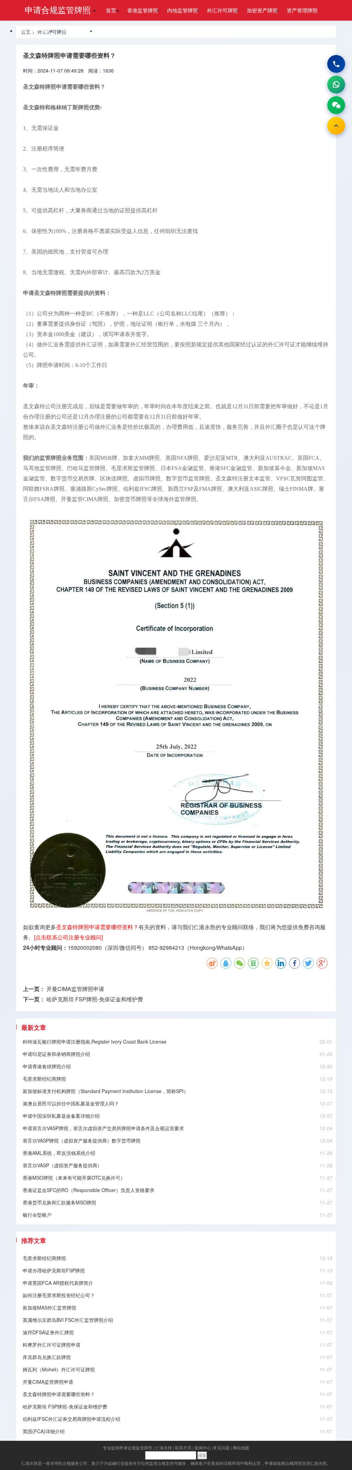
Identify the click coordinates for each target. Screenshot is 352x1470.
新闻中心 (203, 1447)
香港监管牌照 (142, 10)
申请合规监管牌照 (58, 9)
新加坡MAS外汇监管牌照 (49, 1307)
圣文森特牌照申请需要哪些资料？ (59, 1394)
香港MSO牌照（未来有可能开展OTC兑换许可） (74, 1177)
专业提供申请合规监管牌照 (127, 1447)
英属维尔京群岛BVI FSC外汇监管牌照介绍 (68, 1319)
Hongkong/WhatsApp (216, 947)
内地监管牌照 (182, 10)
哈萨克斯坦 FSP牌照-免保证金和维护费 (94, 999)
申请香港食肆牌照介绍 (47, 1066)
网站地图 (241, 1447)
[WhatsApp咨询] (336, 84)
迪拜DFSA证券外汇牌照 (48, 1332)
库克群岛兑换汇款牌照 (47, 1357)
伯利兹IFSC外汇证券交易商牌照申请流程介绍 (71, 1418)
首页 (111, 10)
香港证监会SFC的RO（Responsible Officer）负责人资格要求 (88, 1190)
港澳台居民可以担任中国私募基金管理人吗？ (71, 1103)
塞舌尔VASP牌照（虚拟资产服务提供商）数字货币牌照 (82, 1140)
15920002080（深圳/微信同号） (107, 947)
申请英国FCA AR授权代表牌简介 (58, 1282)
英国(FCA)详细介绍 (44, 1431)
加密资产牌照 (262, 10)
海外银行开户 (75, 30)
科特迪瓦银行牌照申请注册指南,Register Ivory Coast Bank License (94, 1041)
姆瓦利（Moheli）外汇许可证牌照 (59, 1369)
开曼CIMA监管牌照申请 (75, 989)
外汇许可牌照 (222, 10)
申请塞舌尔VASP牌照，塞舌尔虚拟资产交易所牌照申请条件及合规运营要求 (103, 1128)
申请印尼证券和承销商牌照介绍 (56, 1053)
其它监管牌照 (115, 30)
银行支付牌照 (36, 30)
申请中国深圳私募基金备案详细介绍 (61, 1115)
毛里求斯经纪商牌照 (44, 1078)
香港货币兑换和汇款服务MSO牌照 (59, 1202)
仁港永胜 (163, 1447)
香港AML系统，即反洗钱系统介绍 (59, 1152)
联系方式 (183, 1447)
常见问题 (221, 1447)
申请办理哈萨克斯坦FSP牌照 (54, 1270)
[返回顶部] (336, 126)
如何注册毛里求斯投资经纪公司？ (59, 1295)
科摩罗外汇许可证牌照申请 (51, 1344)
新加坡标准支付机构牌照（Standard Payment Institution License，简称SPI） (105, 1091)
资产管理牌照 (302, 10)
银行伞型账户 (37, 1214)
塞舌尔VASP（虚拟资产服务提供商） (62, 1165)
